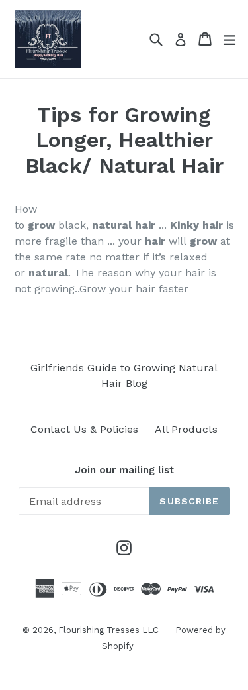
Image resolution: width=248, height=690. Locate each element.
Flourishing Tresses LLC (108, 630)
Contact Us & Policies (84, 429)
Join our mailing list (124, 470)
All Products (186, 429)
